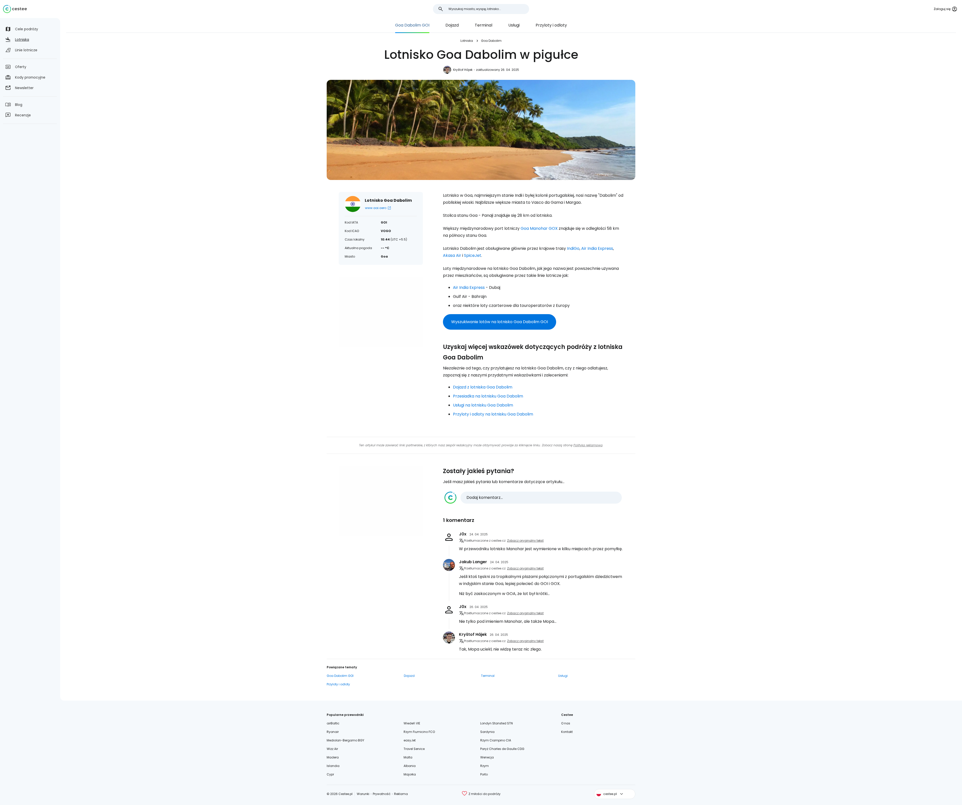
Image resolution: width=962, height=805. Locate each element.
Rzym (484, 766)
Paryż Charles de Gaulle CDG (502, 749)
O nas (565, 723)
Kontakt (567, 732)
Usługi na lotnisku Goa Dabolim (483, 405)
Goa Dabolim (491, 41)
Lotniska (466, 41)
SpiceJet (472, 255)
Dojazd (452, 25)
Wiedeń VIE (412, 723)
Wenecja (487, 757)
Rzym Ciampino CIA (495, 740)
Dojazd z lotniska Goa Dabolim (482, 387)
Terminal (483, 25)
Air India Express (597, 248)
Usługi (514, 25)
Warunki (363, 794)
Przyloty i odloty (551, 25)
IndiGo (573, 248)
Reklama (401, 794)
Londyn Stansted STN (496, 723)
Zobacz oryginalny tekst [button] (525, 540)
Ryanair (333, 732)
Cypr (330, 774)
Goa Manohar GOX (539, 228)
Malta (408, 757)
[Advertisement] (381, 312)
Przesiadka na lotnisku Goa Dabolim (488, 396)
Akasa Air (452, 255)
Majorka (410, 774)
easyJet (410, 740)
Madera (333, 757)
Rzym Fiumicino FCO (419, 732)
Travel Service (414, 749)
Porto (484, 774)
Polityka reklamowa (588, 445)
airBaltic (333, 723)
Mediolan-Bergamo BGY (345, 740)
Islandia (333, 766)
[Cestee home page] (15, 9)
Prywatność (382, 794)
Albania (410, 766)
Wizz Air (332, 749)
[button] (533, 497)
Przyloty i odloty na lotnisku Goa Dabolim (493, 414)
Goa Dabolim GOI (412, 25)
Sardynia (487, 732)
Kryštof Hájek (462, 70)
